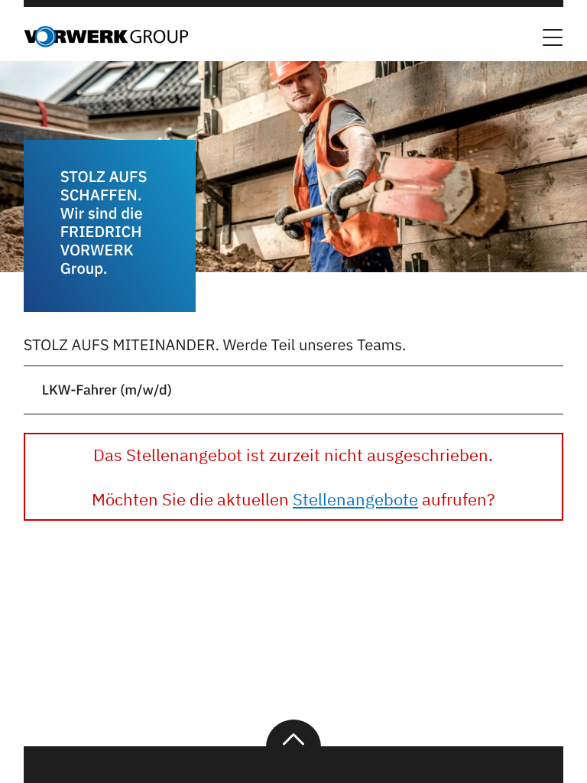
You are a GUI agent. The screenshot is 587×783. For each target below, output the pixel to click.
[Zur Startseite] (106, 42)
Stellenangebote (355, 499)
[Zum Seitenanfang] (293, 733)
